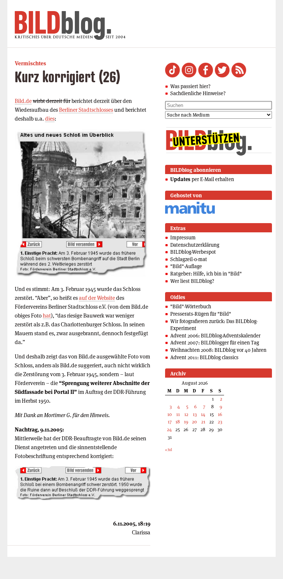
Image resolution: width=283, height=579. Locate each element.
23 (220, 422)
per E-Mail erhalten (202, 179)
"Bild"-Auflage (186, 266)
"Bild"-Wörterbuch (190, 306)
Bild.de (23, 100)
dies (50, 118)
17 (170, 422)
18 (177, 422)
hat (47, 315)
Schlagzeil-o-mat (188, 259)
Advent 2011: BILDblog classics (204, 357)
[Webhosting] (190, 212)
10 (169, 414)
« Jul (168, 449)
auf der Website (97, 297)
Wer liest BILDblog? (192, 281)
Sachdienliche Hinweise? (198, 93)
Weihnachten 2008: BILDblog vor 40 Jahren (218, 350)
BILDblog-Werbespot (193, 252)
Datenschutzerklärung (194, 245)
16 (220, 414)
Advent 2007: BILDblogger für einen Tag (214, 342)
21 (203, 422)
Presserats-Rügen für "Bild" (200, 314)
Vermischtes (30, 63)
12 (186, 414)
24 (169, 429)
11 (178, 414)
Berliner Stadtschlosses (86, 109)
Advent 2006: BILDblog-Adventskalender (215, 335)
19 (186, 422)
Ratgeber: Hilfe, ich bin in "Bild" (206, 273)
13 (195, 414)
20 (194, 422)
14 (203, 414)
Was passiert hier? (190, 86)
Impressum (183, 237)
